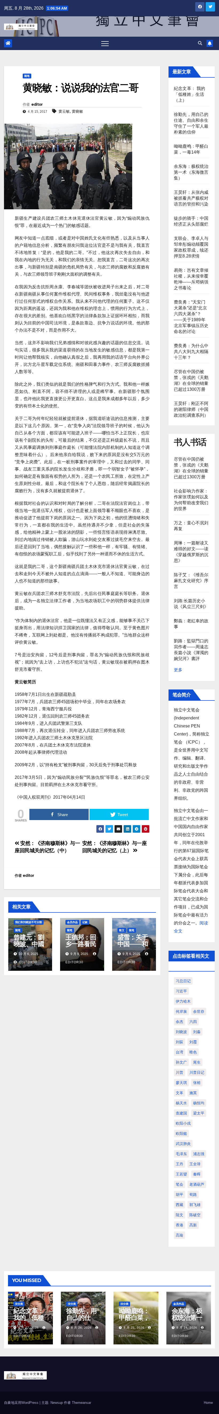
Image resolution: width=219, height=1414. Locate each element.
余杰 (179, 1021)
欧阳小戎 (183, 1123)
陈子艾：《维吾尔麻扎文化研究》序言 (191, 581)
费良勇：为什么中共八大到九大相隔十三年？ (191, 351)
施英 (193, 1093)
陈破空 (195, 1215)
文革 (179, 1093)
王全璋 (195, 1164)
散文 (121, 930)
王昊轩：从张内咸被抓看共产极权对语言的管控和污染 (191, 198)
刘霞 (193, 1042)
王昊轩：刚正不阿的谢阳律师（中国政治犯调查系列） (191, 409)
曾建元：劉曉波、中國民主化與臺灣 (29, 947)
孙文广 (181, 1062)
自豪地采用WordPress (22, 1403)
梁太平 (198, 1113)
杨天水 (181, 1103)
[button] (200, 43)
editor (37, 104)
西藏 (179, 1205)
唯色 (193, 1052)
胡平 (179, 1194)
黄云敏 (64, 111)
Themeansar (81, 1403)
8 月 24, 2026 (187, 1327)
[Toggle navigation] (105, 43)
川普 (179, 1072)
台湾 (179, 1052)
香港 (179, 1225)
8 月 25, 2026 (134, 1327)
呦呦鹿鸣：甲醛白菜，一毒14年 (134, 1317)
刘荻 (179, 1042)
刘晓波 (181, 1032)
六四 (193, 1021)
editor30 (27, 962)
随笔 (27, 75)
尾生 (197, 1062)
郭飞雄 (195, 1205)
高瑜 (179, 1235)
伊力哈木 (183, 1001)
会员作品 (72, 922)
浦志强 (198, 1154)
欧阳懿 (181, 1133)
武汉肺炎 (183, 1144)
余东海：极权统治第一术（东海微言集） (191, 172)
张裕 (197, 1083)
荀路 (193, 1194)
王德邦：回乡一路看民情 (80, 943)
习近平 (181, 991)
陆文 (179, 1215)
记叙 (85, 922)
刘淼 (197, 1032)
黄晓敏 (77, 111)
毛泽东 (181, 1154)
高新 (193, 1225)
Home (208, 1403)
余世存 (198, 1011)
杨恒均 (198, 1103)
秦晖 (197, 1174)
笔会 (179, 1184)
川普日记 (196, 1072)
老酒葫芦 (196, 1184)
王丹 (179, 1164)
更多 (178, 670)
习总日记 (183, 981)
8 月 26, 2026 (81, 1327)
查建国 (181, 1113)
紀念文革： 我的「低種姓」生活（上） (189, 94)
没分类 (19, 1303)
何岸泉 (181, 1011)
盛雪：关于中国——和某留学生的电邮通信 (133, 947)
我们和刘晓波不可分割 (28, 922)
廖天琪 (181, 1083)
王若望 (181, 1174)
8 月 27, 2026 (28, 1327)
